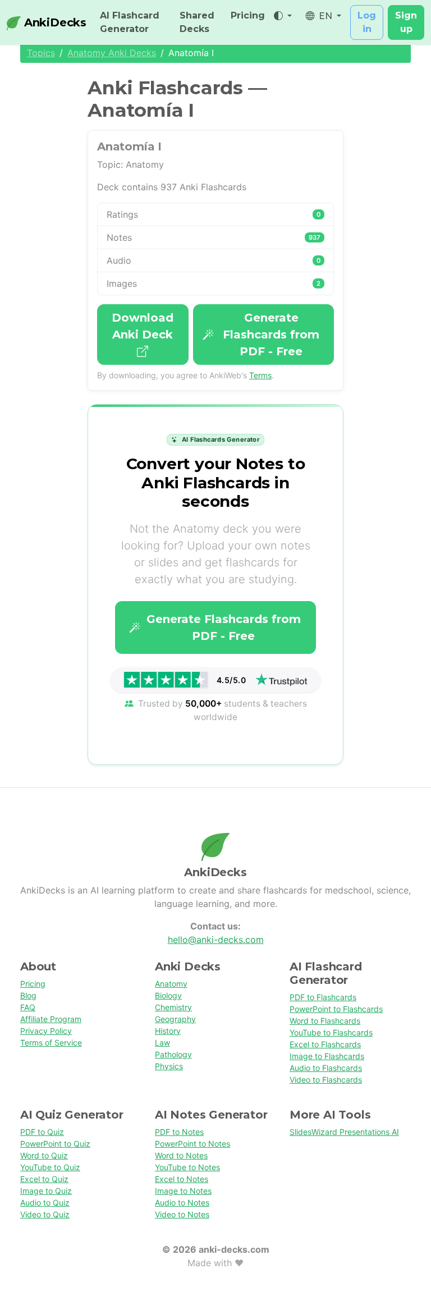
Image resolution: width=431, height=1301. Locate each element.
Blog (28, 995)
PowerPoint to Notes (192, 1143)
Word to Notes (181, 1155)
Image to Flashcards (327, 1056)
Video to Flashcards (326, 1079)
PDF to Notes (179, 1132)
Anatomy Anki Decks (111, 52)
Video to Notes (182, 1214)
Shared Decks (197, 22)
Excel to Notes (181, 1179)
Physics (169, 1066)
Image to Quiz (46, 1190)
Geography (175, 1019)
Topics (41, 52)
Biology (168, 995)
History (168, 1031)
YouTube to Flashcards (331, 1032)
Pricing (248, 15)
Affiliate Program (50, 1019)
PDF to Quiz (42, 1132)
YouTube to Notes (187, 1167)
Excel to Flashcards (325, 1044)
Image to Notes (183, 1190)
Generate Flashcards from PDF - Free (271, 334)
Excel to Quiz (44, 1179)
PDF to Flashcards (323, 997)
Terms (260, 375)
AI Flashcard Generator (129, 22)
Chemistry (173, 1007)
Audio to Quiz (45, 1202)
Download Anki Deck (142, 326)
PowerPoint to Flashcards (336, 1009)
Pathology (173, 1054)
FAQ (27, 1007)
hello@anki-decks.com (216, 939)
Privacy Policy (46, 1031)
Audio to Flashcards (326, 1068)
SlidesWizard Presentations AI (344, 1132)
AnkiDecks (53, 22)
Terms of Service (51, 1042)
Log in (366, 22)
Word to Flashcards (325, 1020)
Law (162, 1042)
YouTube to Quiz (50, 1167)
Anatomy (171, 983)
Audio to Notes (182, 1202)
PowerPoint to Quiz (55, 1143)
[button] (282, 16)
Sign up (406, 22)
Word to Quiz (44, 1155)
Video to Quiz (45, 1214)
